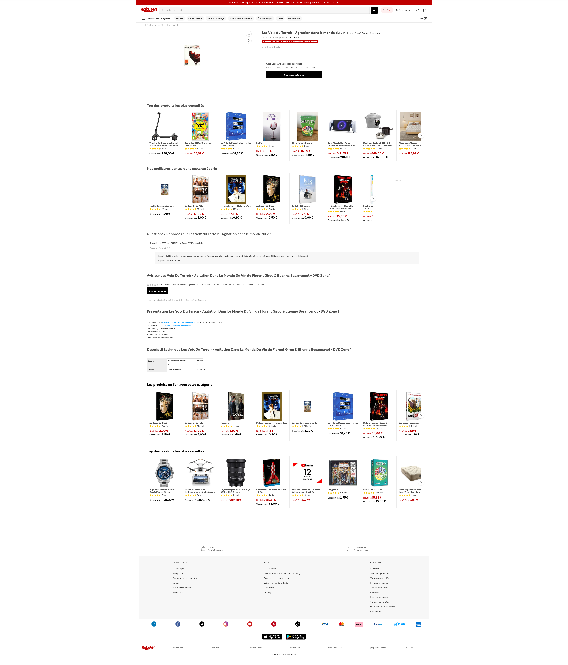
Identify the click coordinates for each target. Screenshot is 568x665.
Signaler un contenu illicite (276, 583)
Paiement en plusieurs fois (185, 578)
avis (277, 47)
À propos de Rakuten (378, 648)
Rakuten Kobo (178, 648)
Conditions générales (379, 573)
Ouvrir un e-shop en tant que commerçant (283, 573)
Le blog (267, 592)
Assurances (375, 611)
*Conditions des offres (380, 578)
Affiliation (374, 592)
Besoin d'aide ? (270, 568)
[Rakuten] (149, 10)
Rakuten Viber (255, 648)
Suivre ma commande (183, 587)
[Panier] (424, 10)
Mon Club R (178, 592)
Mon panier (178, 573)
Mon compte (178, 568)
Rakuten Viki (294, 648)
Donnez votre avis (157, 291)
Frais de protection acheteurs (277, 578)
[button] (331, 2)
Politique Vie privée (379, 583)
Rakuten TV (216, 648)
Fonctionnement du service (382, 606)
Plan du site (269, 587)
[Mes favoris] (417, 10)
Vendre (176, 583)
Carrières (374, 568)
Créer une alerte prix (293, 75)
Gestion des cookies (379, 587)
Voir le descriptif (293, 37)
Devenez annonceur (379, 597)
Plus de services (334, 648)
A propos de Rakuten (379, 602)
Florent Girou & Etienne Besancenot (178, 322)
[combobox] (264, 10)
